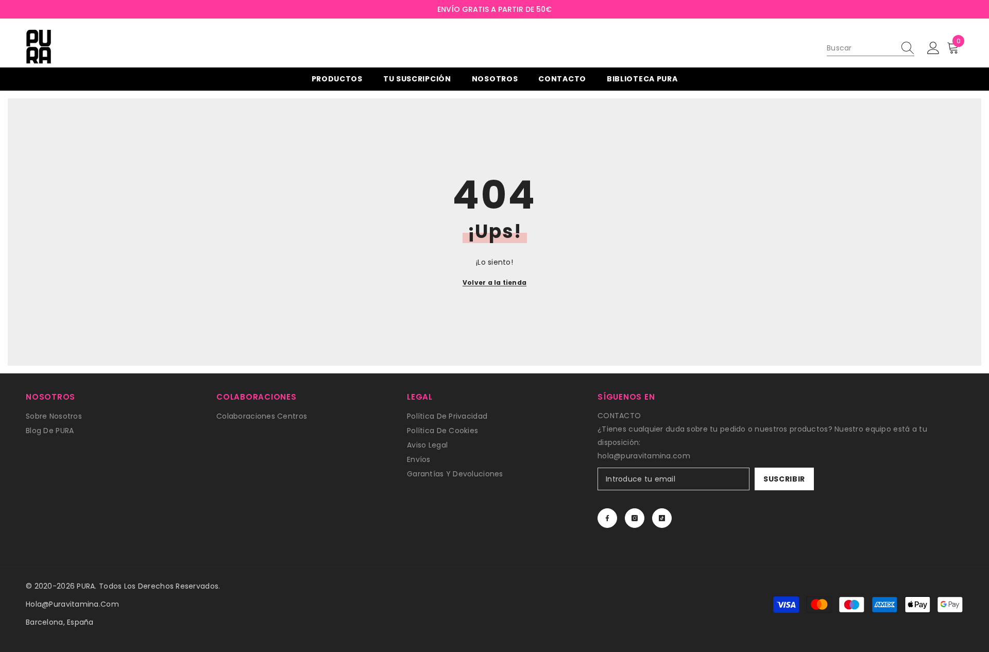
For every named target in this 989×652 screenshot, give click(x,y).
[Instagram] (634, 518)
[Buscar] (870, 48)
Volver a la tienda (494, 282)
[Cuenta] (933, 48)
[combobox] (861, 48)
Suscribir (784, 479)
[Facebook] (607, 518)
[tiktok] (662, 518)
